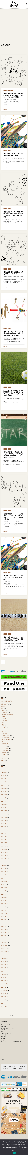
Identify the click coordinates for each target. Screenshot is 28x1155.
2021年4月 (3, 932)
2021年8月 (3, 919)
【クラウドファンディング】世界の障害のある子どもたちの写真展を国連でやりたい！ (13, 333)
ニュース (10, 90)
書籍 (2, 708)
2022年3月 (3, 910)
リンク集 (3, 1040)
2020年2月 (3, 977)
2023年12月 (4, 842)
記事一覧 (3, 1030)
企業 (3, 722)
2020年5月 (3, 967)
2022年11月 (4, 884)
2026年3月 (3, 785)
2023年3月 (3, 871)
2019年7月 (3, 1000)
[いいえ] (26, 1147)
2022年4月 (3, 907)
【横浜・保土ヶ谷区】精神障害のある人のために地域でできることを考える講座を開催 (13, 95)
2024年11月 (4, 814)
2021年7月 (3, 923)
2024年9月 (3, 820)
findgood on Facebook (7, 1047)
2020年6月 (3, 964)
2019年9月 (3, 993)
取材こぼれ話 (5, 743)
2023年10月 (4, 849)
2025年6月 (3, 804)
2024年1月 (3, 839)
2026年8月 (3, 769)
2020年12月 (4, 945)
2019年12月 (4, 984)
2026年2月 (3, 788)
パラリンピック (4, 703)
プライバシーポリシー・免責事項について (11, 1041)
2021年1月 (3, 942)
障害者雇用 (4, 733)
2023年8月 (3, 855)
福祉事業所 (4, 720)
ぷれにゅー (3, 1026)
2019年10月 (4, 990)
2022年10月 (4, 887)
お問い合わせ (4, 1036)
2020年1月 (3, 980)
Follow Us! (15, 1015)
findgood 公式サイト (6, 1024)
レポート (3, 710)
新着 (2, 760)
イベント (4, 727)
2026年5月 (3, 778)
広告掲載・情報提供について (8, 1028)
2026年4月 (3, 782)
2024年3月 (3, 836)
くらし (3, 716)
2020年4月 (3, 971)
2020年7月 (3, 961)
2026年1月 (3, 791)
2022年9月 (3, 891)
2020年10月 (4, 952)
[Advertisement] (14, 24)
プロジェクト (5, 712)
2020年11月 (4, 948)
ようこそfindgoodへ (6, 739)
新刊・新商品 (4, 704)
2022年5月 (3, 903)
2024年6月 (3, 830)
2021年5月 (3, 929)
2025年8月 (3, 798)
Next (18, 662)
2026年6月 (3, 775)
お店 (3, 724)
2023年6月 (3, 862)
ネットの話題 (5, 748)
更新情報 (4, 752)
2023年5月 (3, 865)
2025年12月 (4, 794)
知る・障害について (7, 1033)
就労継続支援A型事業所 (6, 701)
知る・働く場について (7, 1035)
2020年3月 (3, 974)
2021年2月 (3, 939)
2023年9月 (3, 852)
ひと (3, 725)
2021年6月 (3, 926)
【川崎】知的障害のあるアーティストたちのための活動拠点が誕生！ (13, 577)
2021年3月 (3, 935)
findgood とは (4, 1038)
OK (14, 1152)
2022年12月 (4, 881)
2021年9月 (3, 916)
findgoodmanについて (7, 737)
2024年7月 (3, 826)
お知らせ (3, 706)
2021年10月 (4, 913)
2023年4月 (3, 868)
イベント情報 (6, 90)
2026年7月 (3, 772)
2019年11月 (4, 987)
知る (2, 1031)
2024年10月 (4, 817)
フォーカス (3, 758)
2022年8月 (3, 894)
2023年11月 (4, 846)
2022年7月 (3, 897)
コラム (2, 731)
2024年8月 (3, 823)
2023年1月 (3, 878)
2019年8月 (3, 996)
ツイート (3, 1059)
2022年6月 (3, 900)
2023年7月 (3, 859)
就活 (3, 741)
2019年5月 (3, 1006)
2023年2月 (3, 875)
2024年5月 (3, 833)
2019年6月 (3, 1003)
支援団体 (4, 718)
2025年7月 (3, 801)
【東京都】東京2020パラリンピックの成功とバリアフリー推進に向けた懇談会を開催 (14, 639)
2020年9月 (3, 955)
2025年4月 (3, 807)
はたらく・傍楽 (5, 735)
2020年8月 (3, 958)
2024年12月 (4, 810)
